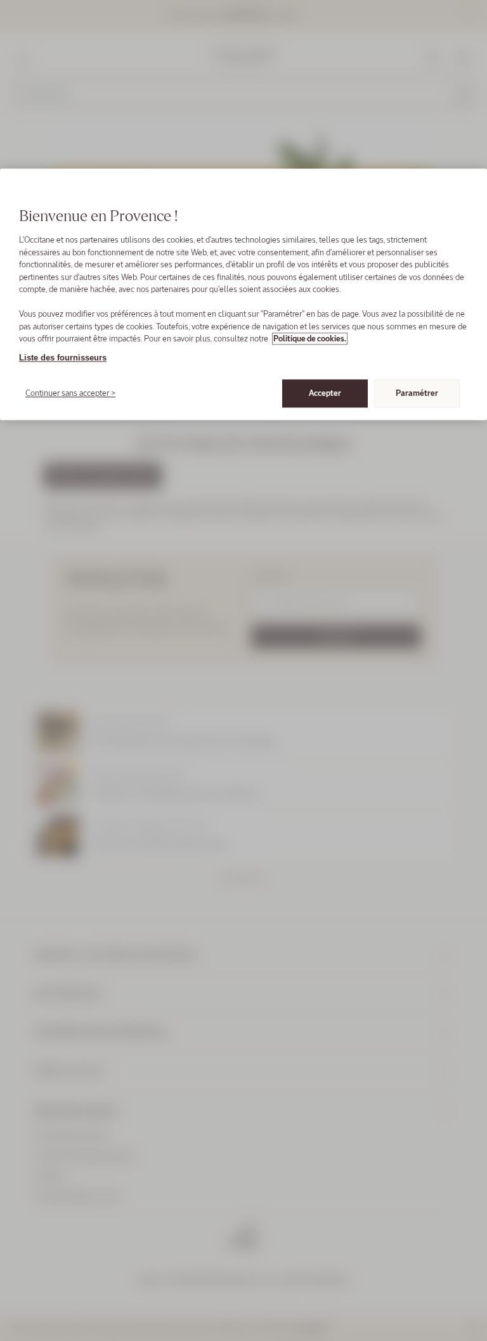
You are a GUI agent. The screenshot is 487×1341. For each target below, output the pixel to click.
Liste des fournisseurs (63, 357)
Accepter (325, 393)
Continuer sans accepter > (70, 393)
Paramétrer (417, 393)
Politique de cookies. (309, 338)
